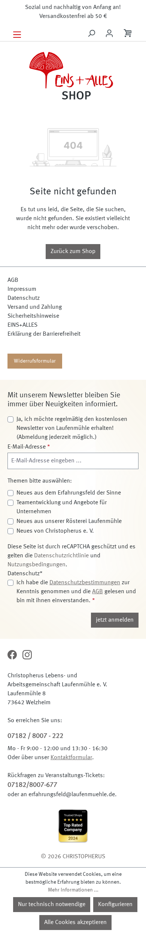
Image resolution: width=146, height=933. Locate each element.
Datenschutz (23, 298)
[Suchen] (91, 33)
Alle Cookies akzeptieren (75, 923)
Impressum (21, 289)
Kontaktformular (71, 758)
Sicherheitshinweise (33, 316)
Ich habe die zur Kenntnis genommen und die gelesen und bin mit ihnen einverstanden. (76, 592)
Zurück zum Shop (73, 252)
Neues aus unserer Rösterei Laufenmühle (69, 521)
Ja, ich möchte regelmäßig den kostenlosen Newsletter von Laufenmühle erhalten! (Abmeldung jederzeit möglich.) (71, 428)
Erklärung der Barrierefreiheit (43, 334)
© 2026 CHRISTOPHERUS (73, 857)
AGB (12, 280)
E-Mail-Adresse (28, 447)
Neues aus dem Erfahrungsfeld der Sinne (68, 493)
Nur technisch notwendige (51, 905)
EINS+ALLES (22, 325)
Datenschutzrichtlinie (61, 556)
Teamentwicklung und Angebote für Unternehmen (61, 507)
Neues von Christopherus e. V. (55, 531)
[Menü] (17, 34)
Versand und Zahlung (34, 307)
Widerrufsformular (35, 361)
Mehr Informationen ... (73, 890)
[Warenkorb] (128, 34)
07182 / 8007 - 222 (35, 736)
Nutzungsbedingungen (36, 565)
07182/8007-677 (32, 785)
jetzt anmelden (115, 620)
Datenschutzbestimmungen (84, 583)
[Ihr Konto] (109, 33)
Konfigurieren (115, 905)
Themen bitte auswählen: (39, 481)
